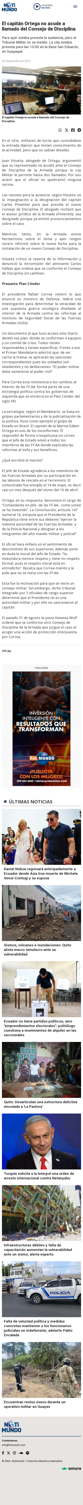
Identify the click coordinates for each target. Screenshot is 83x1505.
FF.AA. (8, 651)
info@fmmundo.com (13, 1445)
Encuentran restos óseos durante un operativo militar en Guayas (35, 1404)
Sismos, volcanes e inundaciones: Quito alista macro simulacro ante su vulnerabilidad (37, 949)
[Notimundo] (9, 6)
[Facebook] (73, 130)
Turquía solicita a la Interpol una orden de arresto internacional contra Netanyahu (39, 1175)
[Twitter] (67, 130)
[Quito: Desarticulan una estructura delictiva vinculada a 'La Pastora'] (41, 1070)
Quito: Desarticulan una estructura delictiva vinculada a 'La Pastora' (40, 1104)
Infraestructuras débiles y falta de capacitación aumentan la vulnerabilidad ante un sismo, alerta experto (38, 1249)
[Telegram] (79, 130)
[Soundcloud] (21, 1453)
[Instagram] (14, 1453)
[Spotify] (27, 1453)
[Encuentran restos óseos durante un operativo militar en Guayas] (41, 1370)
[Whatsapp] (60, 130)
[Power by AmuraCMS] (71, 1469)
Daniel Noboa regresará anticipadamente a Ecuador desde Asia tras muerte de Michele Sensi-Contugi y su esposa (41, 873)
